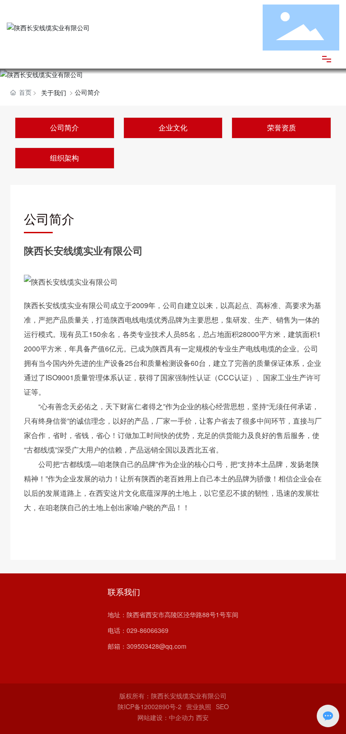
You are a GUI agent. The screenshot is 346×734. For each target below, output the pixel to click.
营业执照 (198, 706)
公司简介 (64, 127)
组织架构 (64, 157)
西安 (202, 717)
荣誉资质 (281, 127)
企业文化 (173, 127)
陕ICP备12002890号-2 (150, 706)
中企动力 (181, 717)
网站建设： (153, 717)
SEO (222, 706)
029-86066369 (147, 630)
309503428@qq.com (157, 646)
